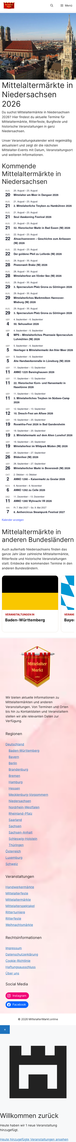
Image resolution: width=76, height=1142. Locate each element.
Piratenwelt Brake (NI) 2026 (30, 265)
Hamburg (16, 782)
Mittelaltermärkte (18, 899)
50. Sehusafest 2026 (26, 324)
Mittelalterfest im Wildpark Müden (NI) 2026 (41, 446)
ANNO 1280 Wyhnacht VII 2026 (33, 501)
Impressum (14, 948)
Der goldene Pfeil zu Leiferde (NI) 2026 (38, 254)
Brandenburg (18, 769)
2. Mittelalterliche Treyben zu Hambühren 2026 (43, 206)
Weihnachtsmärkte (19, 925)
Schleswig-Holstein (23, 839)
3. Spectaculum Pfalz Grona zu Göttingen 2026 (43, 287)
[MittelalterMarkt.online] (9, 5)
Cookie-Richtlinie (18, 961)
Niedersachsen (20, 801)
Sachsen (15, 826)
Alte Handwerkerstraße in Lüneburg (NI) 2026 (42, 361)
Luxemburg (14, 857)
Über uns (12, 973)
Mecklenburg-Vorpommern (28, 795)
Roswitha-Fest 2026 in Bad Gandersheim (39, 424)
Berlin (13, 763)
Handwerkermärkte (20, 887)
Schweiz (12, 864)
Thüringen (16, 845)
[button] (52, 5)
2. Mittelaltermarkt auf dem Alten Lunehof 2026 (43, 435)
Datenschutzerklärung (22, 954)
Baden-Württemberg (24, 750)
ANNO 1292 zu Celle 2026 (29, 490)
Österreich (13, 851)
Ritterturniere (15, 912)
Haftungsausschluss (21, 967)
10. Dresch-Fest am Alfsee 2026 (33, 413)
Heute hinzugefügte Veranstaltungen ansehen (34, 1139)
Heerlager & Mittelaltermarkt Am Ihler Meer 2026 (43, 350)
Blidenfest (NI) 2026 (26, 457)
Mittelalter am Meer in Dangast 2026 (36, 195)
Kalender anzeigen (13, 520)
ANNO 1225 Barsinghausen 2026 (34, 372)
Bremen (14, 776)
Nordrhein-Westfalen (24, 807)
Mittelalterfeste (17, 893)
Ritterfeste (13, 918)
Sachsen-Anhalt (20, 832)
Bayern (14, 757)
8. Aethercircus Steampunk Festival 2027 (39, 512)
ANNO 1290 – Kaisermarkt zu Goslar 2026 (39, 479)
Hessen (14, 788)
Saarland (15, 820)
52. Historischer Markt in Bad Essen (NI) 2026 (42, 228)
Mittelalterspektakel (20, 906)
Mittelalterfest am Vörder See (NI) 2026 (38, 276)
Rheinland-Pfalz (20, 813)
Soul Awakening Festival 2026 (32, 217)
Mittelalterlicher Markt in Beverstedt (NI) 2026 (42, 468)
